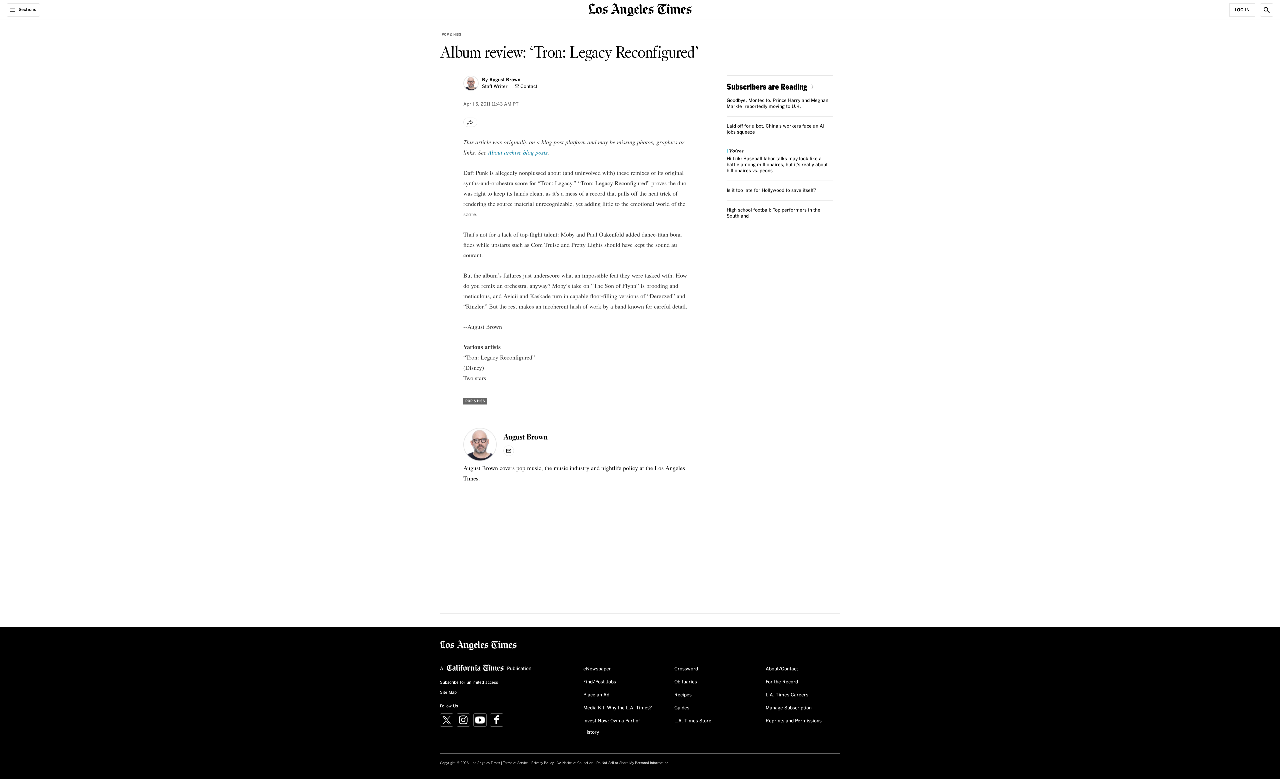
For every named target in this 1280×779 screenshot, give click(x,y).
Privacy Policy (542, 763)
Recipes (683, 695)
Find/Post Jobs (599, 682)
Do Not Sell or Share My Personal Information (632, 763)
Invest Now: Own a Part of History (611, 727)
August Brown (504, 80)
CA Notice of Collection (575, 763)
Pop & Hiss (451, 34)
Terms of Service (515, 763)
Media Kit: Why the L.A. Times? (617, 708)
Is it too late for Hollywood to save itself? (771, 190)
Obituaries (685, 682)
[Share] (470, 122)
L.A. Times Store (692, 721)
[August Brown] (471, 83)
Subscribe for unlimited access (469, 683)
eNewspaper (597, 669)
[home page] (640, 9)
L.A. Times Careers (787, 695)
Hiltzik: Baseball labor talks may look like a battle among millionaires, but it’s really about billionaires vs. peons (777, 165)
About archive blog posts (518, 152)
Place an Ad (596, 695)
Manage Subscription (789, 708)
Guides (681, 708)
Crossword (686, 669)
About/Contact (782, 669)
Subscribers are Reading (767, 86)
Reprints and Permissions (794, 721)
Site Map (448, 693)
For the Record (782, 682)
